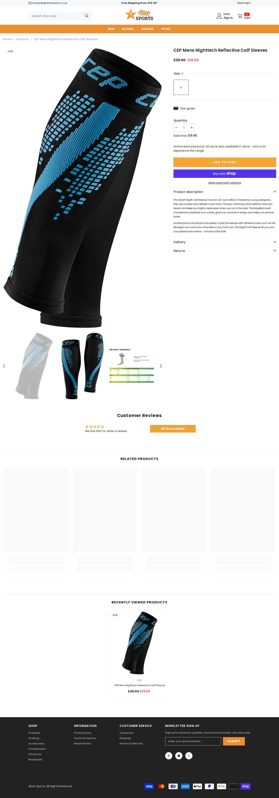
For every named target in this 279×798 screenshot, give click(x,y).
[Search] (59, 16)
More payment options (225, 183)
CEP (139, 680)
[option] (82, 188)
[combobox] (55, 16)
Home (7, 39)
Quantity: (180, 120)
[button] (4, 366)
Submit (233, 741)
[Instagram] (178, 755)
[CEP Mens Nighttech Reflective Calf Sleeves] (139, 643)
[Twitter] (188, 755)
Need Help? (244, 3)
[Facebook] (168, 755)
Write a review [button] (173, 428)
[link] (36, 563)
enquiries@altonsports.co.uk (49, 3)
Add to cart (224, 162)
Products (22, 39)
